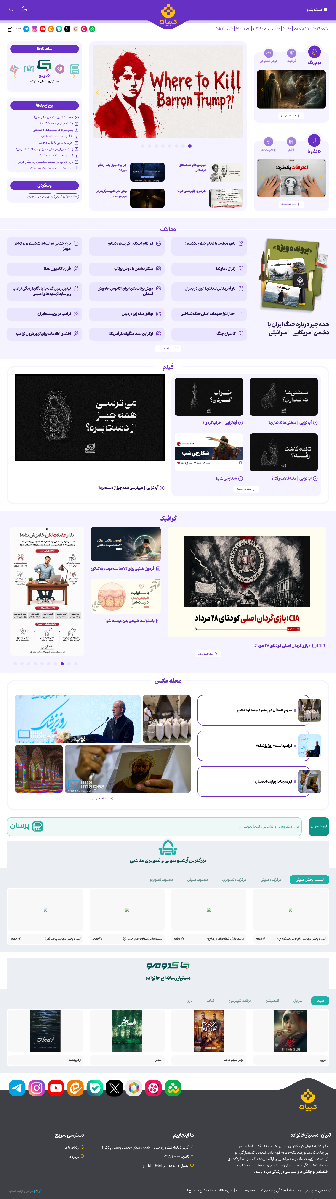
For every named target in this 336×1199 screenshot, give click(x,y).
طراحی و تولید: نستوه (21, 1191)
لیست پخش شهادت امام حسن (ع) (142, 938)
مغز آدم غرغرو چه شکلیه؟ (56, 123)
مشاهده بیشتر (288, 116)
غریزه (323, 1060)
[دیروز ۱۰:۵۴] (226, 172)
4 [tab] (169, 145)
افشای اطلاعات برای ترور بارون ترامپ (43, 334)
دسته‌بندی (314, 10)
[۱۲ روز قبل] (287, 89)
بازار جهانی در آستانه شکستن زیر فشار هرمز (45, 161)
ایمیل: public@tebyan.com (166, 1166)
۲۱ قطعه (260, 938)
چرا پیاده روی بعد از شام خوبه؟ (112, 168)
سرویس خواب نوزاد (40, 196)
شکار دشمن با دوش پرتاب (133, 269)
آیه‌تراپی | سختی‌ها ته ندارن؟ (290, 423)
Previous (238, 92)
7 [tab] (149, 145)
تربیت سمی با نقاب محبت (56, 142)
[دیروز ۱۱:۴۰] (39, 769)
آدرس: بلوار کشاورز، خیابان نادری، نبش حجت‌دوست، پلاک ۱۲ (145, 1148)
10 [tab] (15, 663)
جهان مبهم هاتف (234, 1060)
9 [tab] (22, 663)
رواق (44, 75)
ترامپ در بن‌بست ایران (54, 314)
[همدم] (75, 69)
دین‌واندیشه (243, 28)
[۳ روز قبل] (284, 397)
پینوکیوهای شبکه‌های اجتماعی (192, 168)
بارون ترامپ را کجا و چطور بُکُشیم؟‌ (210, 243)
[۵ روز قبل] (284, 452)
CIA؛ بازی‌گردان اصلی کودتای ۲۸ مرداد (290, 645)
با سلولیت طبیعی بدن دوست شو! (130, 621)
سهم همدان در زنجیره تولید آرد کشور (264, 710)
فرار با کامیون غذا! (57, 269)
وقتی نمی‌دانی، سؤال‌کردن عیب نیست (111, 194)
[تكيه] (14, 69)
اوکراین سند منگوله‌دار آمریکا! (131, 334)
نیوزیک (219, 28)
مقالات (168, 229)
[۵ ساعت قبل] (147, 172)
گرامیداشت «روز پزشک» (274, 746)
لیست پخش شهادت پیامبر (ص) (63, 938)
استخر (158, 1060)
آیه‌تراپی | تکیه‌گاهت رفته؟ (292, 478)
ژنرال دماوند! (225, 269)
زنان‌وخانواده (320, 28)
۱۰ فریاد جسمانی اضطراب (57, 136)
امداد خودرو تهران (66, 196)
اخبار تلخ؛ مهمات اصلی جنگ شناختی (208, 314)
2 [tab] (183, 145)
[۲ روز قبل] (90, 417)
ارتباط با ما (72, 1148)
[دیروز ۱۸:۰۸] (309, 710)
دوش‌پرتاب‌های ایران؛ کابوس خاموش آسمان (125, 291)
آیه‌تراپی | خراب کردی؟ (220, 423)
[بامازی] (29, 69)
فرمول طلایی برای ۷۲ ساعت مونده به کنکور (123, 568)
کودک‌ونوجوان (302, 28)
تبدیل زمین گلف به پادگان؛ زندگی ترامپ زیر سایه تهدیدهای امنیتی (42, 291)
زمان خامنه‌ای (261, 28)
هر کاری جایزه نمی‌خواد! (191, 191)
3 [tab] (176, 145)
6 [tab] (156, 145)
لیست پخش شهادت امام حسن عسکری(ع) (301, 938)
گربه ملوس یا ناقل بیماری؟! (56, 155)
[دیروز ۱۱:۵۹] (168, 91)
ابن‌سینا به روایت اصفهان (273, 781)
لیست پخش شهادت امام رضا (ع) (225, 938)
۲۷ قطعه (97, 938)
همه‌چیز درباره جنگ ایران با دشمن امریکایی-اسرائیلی (298, 328)
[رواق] (44, 65)
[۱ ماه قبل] (278, 178)
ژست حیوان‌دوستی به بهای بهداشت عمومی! (44, 149)
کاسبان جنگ (225, 334)
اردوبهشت (75, 1060)
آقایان (229, 28)
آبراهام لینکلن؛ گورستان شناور (130, 243)
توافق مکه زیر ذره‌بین (137, 314)
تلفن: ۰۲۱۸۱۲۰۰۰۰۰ (176, 1157)
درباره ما (74, 1157)
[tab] (314, 56)
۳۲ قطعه (179, 938)
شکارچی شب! (226, 478)
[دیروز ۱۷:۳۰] (309, 745)
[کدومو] (60, 69)
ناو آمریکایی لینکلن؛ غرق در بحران (210, 288)
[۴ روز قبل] (209, 397)
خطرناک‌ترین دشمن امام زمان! (53, 117)
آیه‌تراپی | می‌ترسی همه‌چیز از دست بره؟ (128, 488)
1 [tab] (189, 145)
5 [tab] (163, 145)
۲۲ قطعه (15, 938)
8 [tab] (142, 145)
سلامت (287, 28)
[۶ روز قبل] (126, 544)
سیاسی (275, 28)
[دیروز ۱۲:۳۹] (309, 781)
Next (97, 92)
